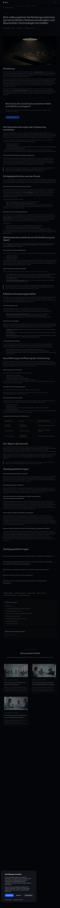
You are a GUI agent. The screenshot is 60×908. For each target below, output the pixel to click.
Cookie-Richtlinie (8, 899)
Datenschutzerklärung (18, 899)
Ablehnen (18, 895)
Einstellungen (28, 895)
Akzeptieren (9, 895)
